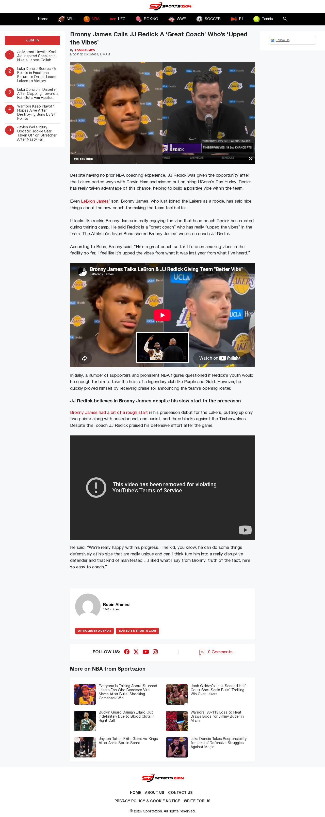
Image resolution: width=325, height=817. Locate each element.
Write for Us (197, 801)
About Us (154, 793)
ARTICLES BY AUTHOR (94, 631)
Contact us (180, 793)
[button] (285, 19)
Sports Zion (137, 631)
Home (43, 19)
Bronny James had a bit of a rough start (109, 413)
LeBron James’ (95, 201)
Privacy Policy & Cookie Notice (147, 801)
